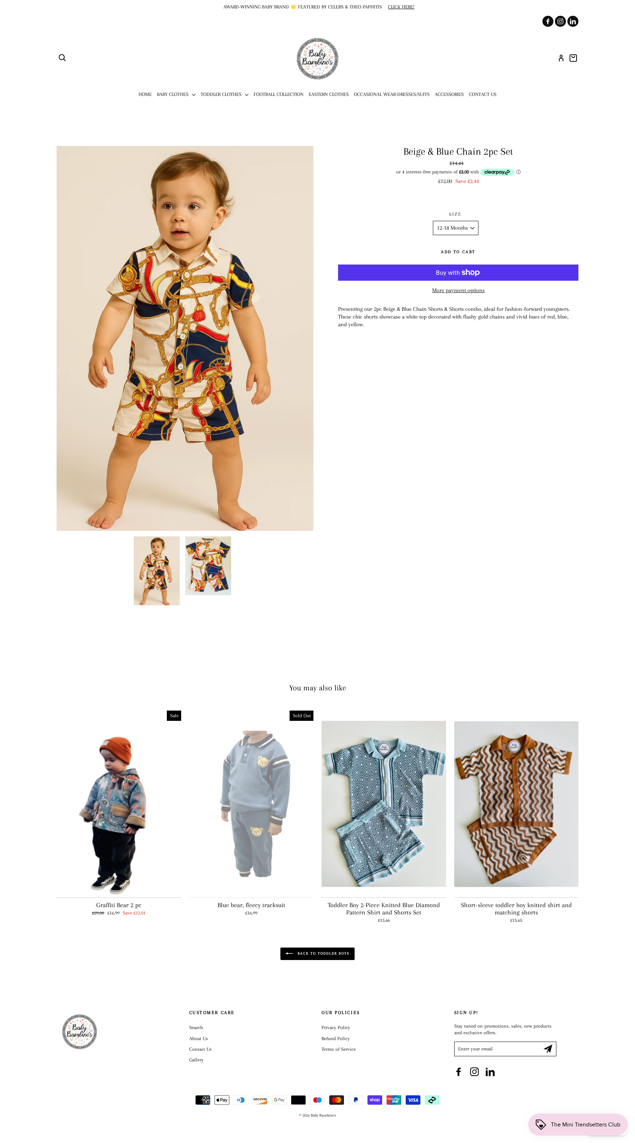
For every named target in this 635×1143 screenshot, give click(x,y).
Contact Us (482, 94)
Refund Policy (336, 1038)
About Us (198, 1038)
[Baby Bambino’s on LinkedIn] (490, 1071)
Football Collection (279, 94)
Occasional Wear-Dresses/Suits (392, 94)
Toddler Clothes (222, 94)
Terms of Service (339, 1049)
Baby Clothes (173, 94)
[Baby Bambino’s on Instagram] (474, 1071)
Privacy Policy (336, 1027)
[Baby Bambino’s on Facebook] (458, 1071)
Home (145, 94)
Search (196, 1027)
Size (455, 214)
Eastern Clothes (329, 94)
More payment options (458, 290)
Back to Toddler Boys (322, 953)
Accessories (449, 94)
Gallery (196, 1060)
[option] (317, 7)
